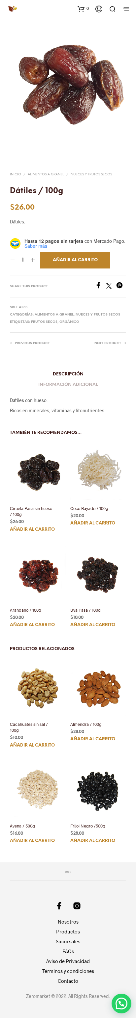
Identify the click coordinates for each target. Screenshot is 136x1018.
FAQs (68, 951)
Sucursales (68, 941)
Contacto (68, 981)
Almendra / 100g (86, 724)
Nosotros (68, 922)
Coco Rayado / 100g (89, 508)
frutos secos (44, 322)
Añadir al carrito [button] (32, 529)
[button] (83, 8)
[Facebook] (100, 286)
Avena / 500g (22, 825)
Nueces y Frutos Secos (91, 174)
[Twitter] (111, 286)
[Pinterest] (121, 286)
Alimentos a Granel (46, 174)
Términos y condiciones (68, 971)
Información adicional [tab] (68, 385)
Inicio (15, 174)
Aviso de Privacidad (68, 961)
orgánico (69, 322)
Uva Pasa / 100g (85, 610)
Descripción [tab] (68, 374)
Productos (68, 931)
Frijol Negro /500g (87, 825)
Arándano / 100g (25, 610)
